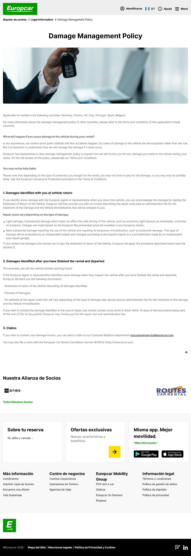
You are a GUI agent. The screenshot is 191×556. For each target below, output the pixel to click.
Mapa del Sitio (37, 547)
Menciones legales (60, 547)
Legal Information (42, 19)
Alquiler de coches (15, 19)
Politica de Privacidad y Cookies (95, 547)
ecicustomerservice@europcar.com (152, 335)
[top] (186, 353)
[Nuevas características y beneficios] (114, 452)
